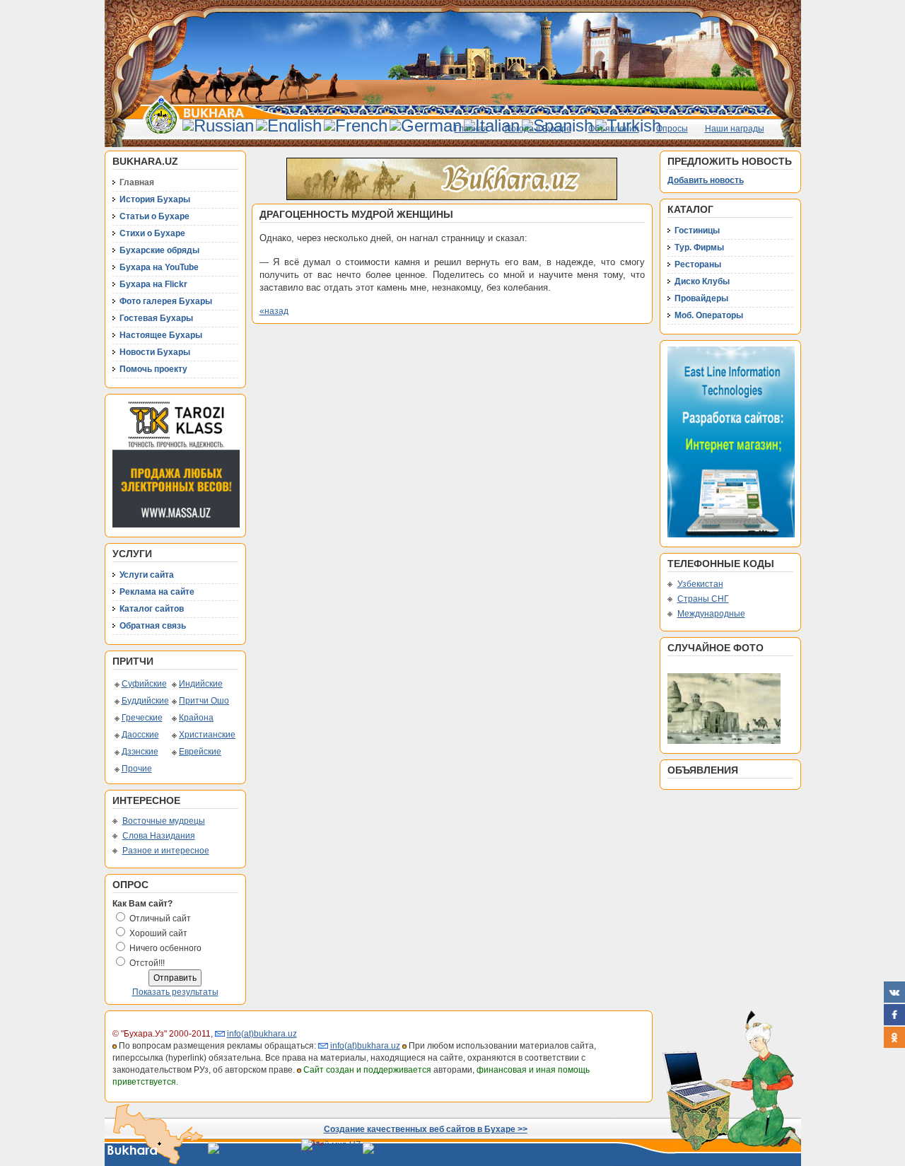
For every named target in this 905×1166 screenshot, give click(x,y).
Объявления (613, 129)
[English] (289, 125)
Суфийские (144, 684)
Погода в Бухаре (538, 129)
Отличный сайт (160, 918)
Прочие (137, 769)
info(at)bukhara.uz (262, 1034)
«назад (273, 311)
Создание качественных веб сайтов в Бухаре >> (425, 1129)
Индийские (201, 684)
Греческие (142, 718)
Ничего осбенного (165, 948)
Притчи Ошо (204, 701)
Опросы (672, 129)
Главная (471, 129)
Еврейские (200, 752)
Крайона (196, 718)
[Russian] (218, 125)
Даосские (140, 735)
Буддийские (145, 701)
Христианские (207, 735)
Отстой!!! (147, 963)
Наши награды (734, 129)
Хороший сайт (158, 933)
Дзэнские (140, 752)
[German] (426, 125)
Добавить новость (705, 180)
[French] (355, 125)
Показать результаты (175, 992)
